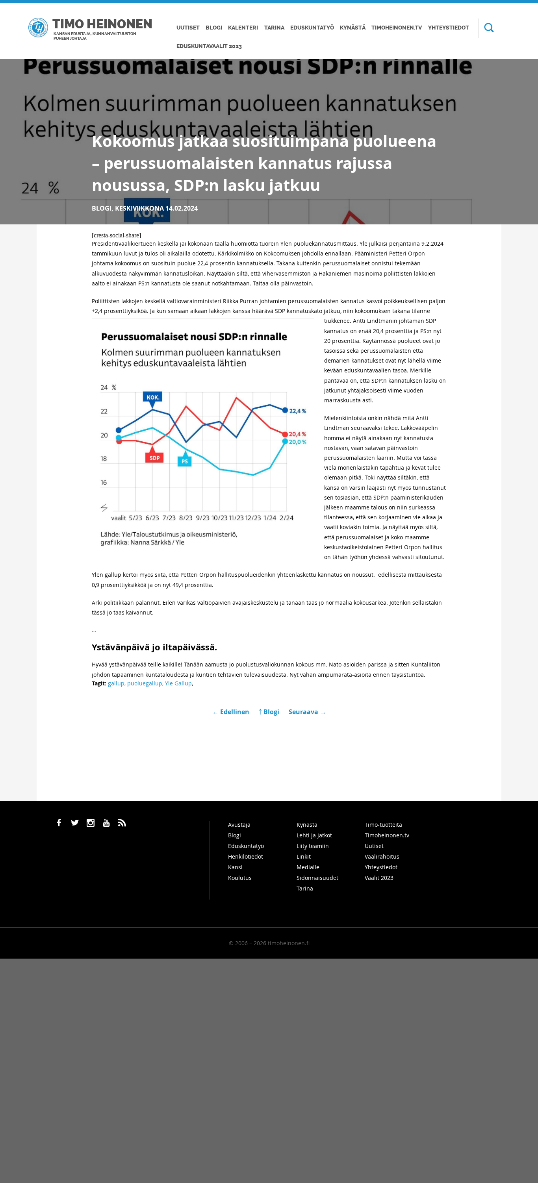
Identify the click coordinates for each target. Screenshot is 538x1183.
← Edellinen (231, 711)
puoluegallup (144, 683)
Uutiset (188, 27)
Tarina (274, 27)
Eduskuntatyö (312, 27)
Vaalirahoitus (382, 856)
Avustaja (239, 824)
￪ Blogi (269, 711)
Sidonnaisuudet (317, 877)
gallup (116, 683)
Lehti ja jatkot (314, 835)
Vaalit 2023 (379, 877)
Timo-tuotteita (383, 824)
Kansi (235, 867)
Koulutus (240, 877)
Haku (486, 28)
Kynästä (352, 27)
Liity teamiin (313, 846)
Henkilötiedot (245, 856)
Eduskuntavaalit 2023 (209, 46)
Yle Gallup (178, 683)
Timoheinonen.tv (396, 27)
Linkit (304, 856)
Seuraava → (307, 711)
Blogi (214, 27)
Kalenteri (243, 27)
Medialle (308, 867)
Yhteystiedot (448, 27)
